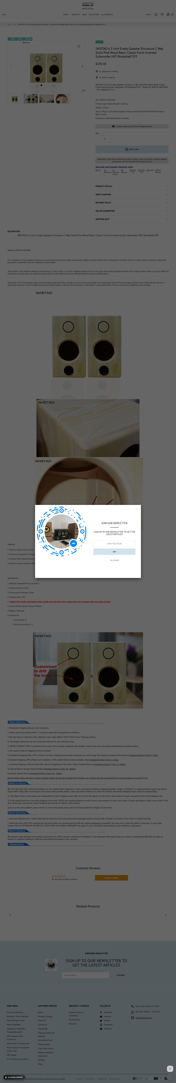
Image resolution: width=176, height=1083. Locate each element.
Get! (114, 552)
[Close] (136, 509)
